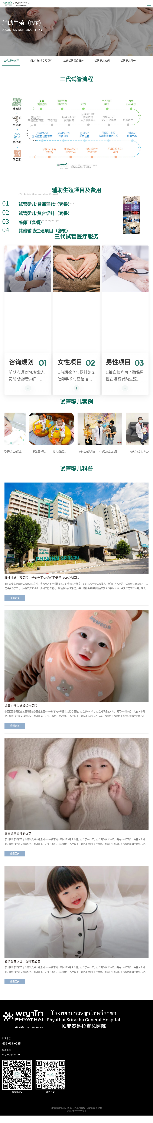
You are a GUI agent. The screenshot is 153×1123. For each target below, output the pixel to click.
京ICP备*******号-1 (76, 1111)
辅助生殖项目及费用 (41, 60)
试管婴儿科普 (128, 60)
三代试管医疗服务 (73, 60)
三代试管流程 (11, 60)
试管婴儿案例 (102, 60)
